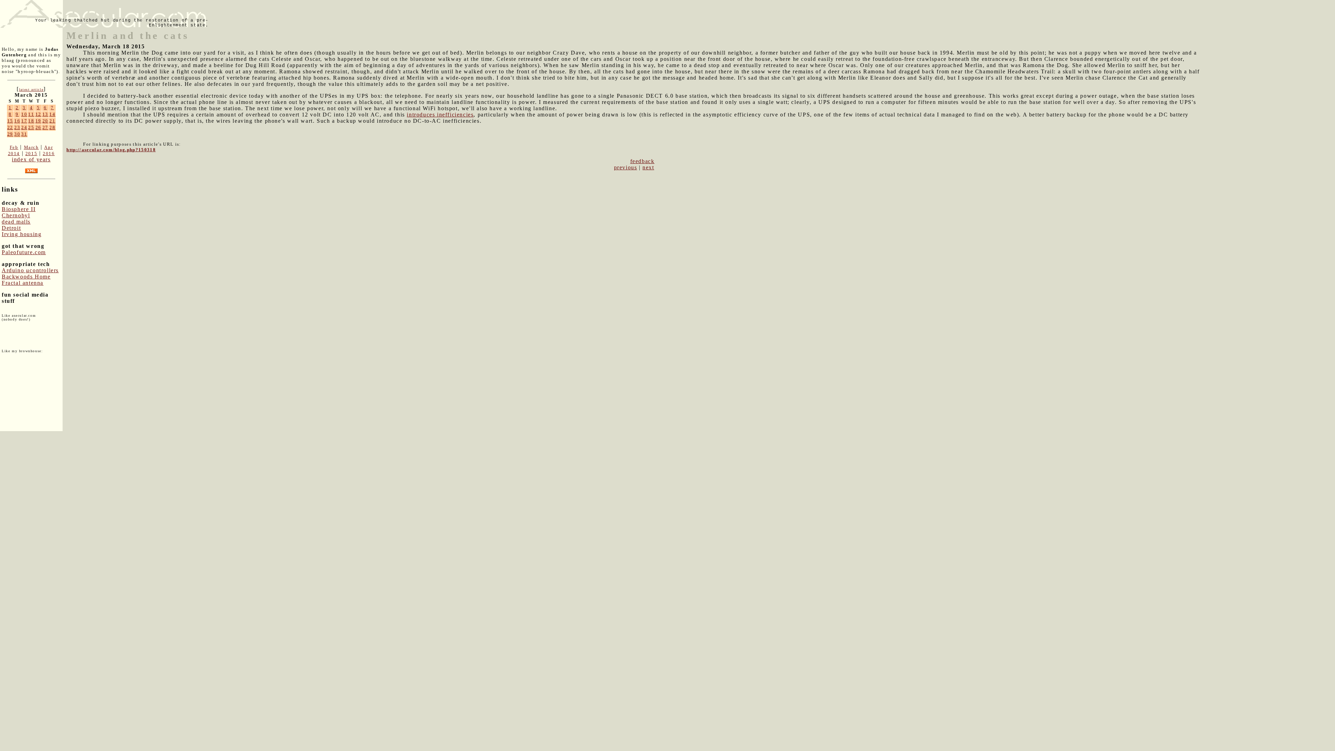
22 (10, 127)
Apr (48, 147)
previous (625, 167)
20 (45, 120)
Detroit (11, 228)
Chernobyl (16, 215)
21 (52, 120)
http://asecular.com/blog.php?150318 (111, 149)
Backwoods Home (26, 277)
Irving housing (21, 234)
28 (52, 127)
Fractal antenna (22, 283)
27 (45, 127)
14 (52, 114)
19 (38, 120)
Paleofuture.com (24, 252)
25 (31, 127)
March (31, 147)
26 (38, 127)
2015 (31, 153)
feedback (642, 161)
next (648, 167)
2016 (49, 153)
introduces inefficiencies (440, 115)
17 (24, 120)
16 (17, 120)
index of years (31, 159)
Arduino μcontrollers (30, 270)
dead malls (16, 222)
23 (17, 127)
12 (38, 114)
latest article (31, 89)
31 (24, 134)
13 (45, 114)
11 (31, 114)
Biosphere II (18, 209)
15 (10, 120)
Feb (14, 147)
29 (10, 134)
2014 (14, 153)
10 (24, 114)
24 (24, 127)
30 (17, 134)
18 (31, 120)
